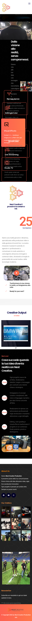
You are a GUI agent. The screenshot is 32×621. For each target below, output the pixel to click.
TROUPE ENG (13, 141)
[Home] (16, 610)
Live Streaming (11, 154)
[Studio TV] (6, 162)
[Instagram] (13, 495)
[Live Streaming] (7, 149)
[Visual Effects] (6, 124)
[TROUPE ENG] (10, 136)
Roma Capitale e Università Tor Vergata (16, 336)
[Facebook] (3, 495)
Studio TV (8, 168)
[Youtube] (8, 495)
